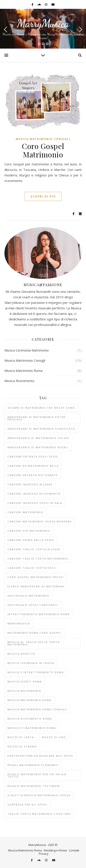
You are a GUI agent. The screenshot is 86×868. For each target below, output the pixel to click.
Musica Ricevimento (19, 380)
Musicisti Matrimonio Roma (31, 728)
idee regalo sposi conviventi (32, 605)
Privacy (44, 854)
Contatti (74, 850)
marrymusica (18, 623)
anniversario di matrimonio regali (37, 447)
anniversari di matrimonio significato (41, 428)
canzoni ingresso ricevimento (34, 493)
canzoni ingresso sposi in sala (34, 503)
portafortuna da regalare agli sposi (40, 755)
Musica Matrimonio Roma (23, 370)
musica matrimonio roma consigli (37, 709)
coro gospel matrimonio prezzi (35, 577)
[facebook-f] (33, 4)
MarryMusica (43, 23)
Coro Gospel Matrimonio (43, 150)
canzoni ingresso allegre (30, 484)
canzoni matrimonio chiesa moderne (39, 521)
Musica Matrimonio (24, 690)
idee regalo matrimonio (28, 595)
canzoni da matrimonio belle (33, 465)
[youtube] (53, 4)
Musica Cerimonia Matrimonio (26, 350)
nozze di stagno (22, 746)
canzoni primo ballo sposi (30, 540)
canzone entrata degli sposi (32, 456)
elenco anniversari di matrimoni (36, 586)
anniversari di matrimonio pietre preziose (36, 418)
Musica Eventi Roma (24, 681)
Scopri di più (43, 196)
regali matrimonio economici (33, 765)
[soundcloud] (39, 4)
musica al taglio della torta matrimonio (33, 643)
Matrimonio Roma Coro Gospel (34, 632)
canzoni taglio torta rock (31, 567)
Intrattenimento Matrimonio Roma (38, 614)
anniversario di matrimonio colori (38, 438)
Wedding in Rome (55, 850)
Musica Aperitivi (21, 653)
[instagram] (46, 4)
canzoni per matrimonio (28, 530)
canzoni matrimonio (25, 512)
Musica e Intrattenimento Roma (35, 672)
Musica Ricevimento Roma (29, 718)
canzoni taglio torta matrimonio (37, 558)
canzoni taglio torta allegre (34, 549)
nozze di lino (54, 737)
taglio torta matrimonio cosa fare (39, 813)
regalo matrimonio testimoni (33, 786)
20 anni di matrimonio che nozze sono (41, 407)
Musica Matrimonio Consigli (43, 139)
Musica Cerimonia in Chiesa (30, 663)
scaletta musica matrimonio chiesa (38, 795)
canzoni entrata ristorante (32, 475)
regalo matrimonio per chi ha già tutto (36, 775)
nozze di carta (20, 737)
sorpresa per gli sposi (27, 804)
